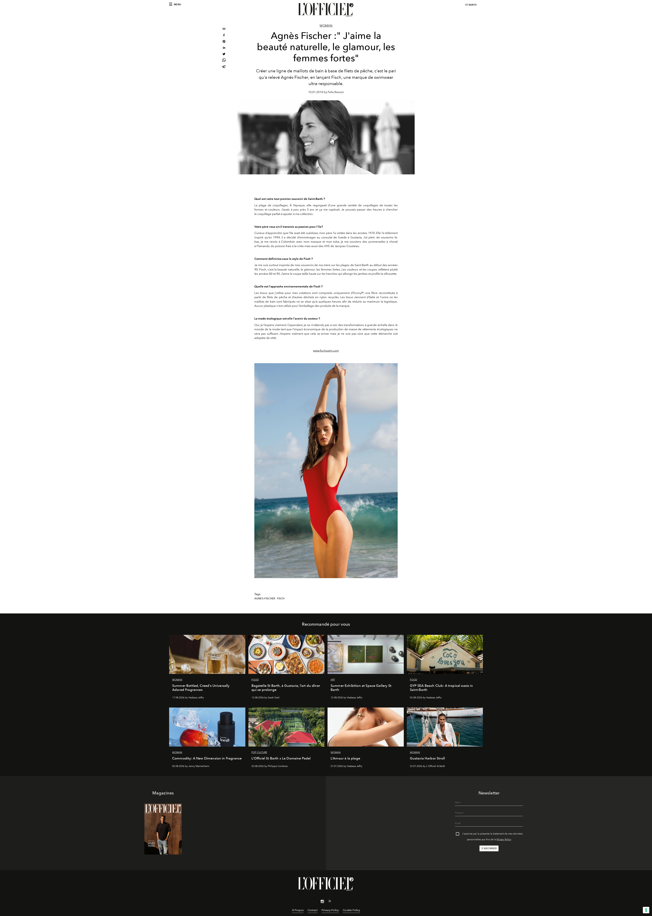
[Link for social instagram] (322, 902)
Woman (326, 26)
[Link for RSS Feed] (329, 901)
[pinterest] (224, 42)
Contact (313, 910)
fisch (281, 598)
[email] (224, 29)
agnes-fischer (264, 598)
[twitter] (224, 54)
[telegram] (224, 67)
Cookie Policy (351, 910)
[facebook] (224, 35)
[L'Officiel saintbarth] (326, 9)
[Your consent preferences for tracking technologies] (646, 910)
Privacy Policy (504, 839)
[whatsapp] (224, 61)
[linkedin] (224, 48)
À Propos (298, 910)
